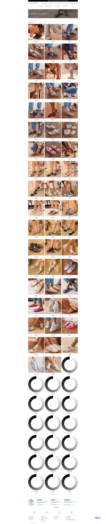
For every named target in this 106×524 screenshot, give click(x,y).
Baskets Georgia (36, 60)
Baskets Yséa (36, 334)
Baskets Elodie (36, 99)
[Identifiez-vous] (74, 3)
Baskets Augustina (36, 471)
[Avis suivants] (77, 502)
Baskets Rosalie (70, 471)
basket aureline (36, 217)
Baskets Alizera (36, 373)
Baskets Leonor (53, 412)
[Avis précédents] (35, 502)
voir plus (46, 502)
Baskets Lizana (70, 256)
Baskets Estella (70, 393)
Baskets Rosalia (70, 334)
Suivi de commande (43, 520)
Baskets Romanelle (69, 99)
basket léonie (70, 217)
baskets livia (36, 197)
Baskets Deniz (53, 295)
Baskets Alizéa (36, 295)
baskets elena (53, 197)
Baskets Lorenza (70, 373)
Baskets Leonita (53, 99)
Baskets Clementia (36, 158)
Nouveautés (31, 22)
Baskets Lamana (70, 158)
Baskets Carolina (69, 80)
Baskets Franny (36, 80)
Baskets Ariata (70, 236)
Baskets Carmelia (69, 432)
